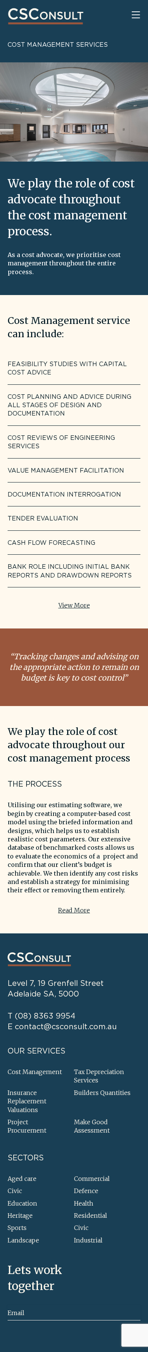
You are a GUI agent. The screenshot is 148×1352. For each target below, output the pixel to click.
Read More (74, 910)
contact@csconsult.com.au (66, 1026)
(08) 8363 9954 (45, 1015)
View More (74, 605)
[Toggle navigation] (135, 15)
